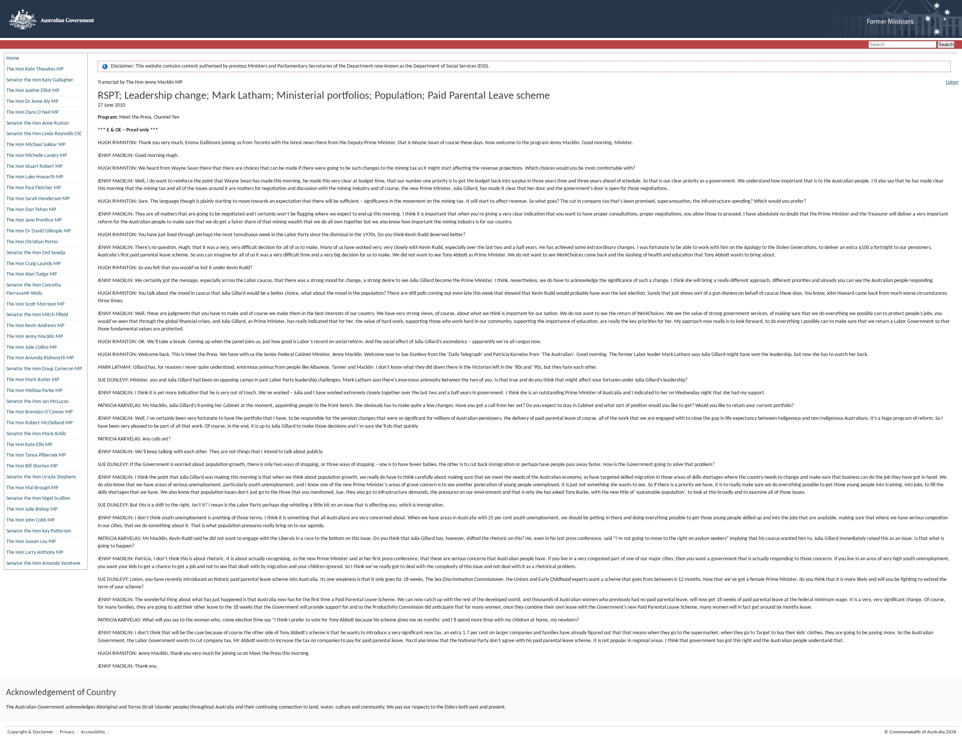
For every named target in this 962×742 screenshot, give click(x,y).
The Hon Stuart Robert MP (34, 166)
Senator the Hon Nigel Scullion (38, 498)
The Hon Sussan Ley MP (31, 541)
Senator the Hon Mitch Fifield (37, 314)
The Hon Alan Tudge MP (31, 274)
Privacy (67, 732)
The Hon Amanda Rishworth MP (40, 358)
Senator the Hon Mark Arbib (36, 433)
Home (12, 58)
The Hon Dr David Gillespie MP (38, 231)
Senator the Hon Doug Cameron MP (44, 368)
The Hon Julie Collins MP (31, 347)
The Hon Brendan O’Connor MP (39, 412)
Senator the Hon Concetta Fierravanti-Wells (33, 289)
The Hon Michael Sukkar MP (35, 144)
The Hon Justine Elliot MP (32, 90)
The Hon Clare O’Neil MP (32, 112)
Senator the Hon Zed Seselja (35, 252)
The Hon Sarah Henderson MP (38, 198)
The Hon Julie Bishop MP (31, 509)
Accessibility (93, 732)
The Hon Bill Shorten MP (31, 466)
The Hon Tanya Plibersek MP (36, 455)
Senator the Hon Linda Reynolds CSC (44, 133)
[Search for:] (903, 44)
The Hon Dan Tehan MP (31, 209)
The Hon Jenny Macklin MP (34, 336)
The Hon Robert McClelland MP (39, 423)
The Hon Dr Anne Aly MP (32, 101)
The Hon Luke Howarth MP (34, 177)
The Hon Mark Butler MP (32, 379)
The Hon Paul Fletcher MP (33, 188)
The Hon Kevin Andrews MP (35, 325)
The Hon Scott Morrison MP (35, 304)
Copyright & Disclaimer (30, 732)
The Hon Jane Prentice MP (34, 220)
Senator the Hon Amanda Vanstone (43, 563)
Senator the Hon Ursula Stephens (41, 477)
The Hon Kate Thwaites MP (35, 69)
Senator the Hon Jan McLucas (37, 401)
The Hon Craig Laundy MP (33, 263)
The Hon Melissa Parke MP (34, 390)
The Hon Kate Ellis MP (29, 444)
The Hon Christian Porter (32, 242)
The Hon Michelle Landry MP (36, 155)
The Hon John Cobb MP (30, 520)
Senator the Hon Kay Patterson (38, 531)
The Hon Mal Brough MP (32, 488)
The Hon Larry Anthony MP (34, 552)
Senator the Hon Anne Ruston (37, 123)
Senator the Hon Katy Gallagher (39, 80)
